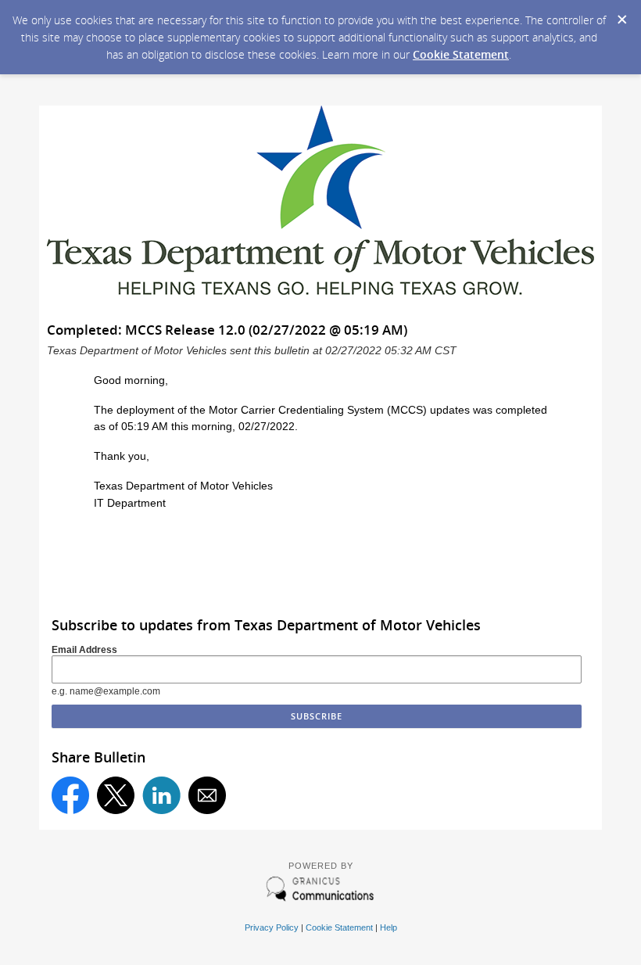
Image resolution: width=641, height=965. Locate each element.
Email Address (84, 649)
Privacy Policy (272, 927)
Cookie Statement (461, 54)
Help (388, 927)
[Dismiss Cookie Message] (621, 15)
